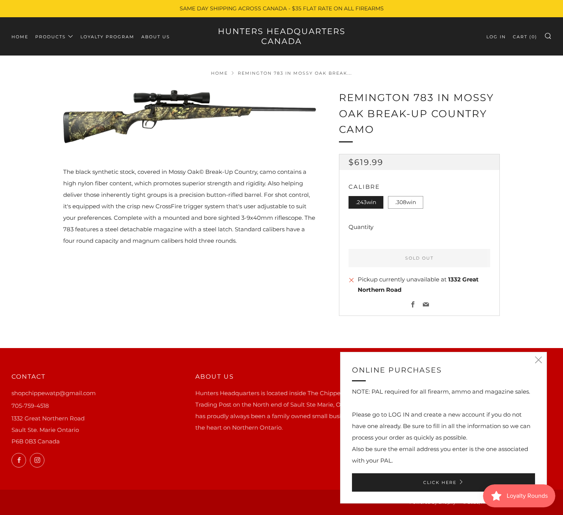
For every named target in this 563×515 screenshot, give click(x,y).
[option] (189, 116)
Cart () (525, 36)
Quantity (361, 227)
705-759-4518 (30, 405)
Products (50, 36)
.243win (366, 202)
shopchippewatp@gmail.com (53, 393)
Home (19, 36)
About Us (155, 36)
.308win (405, 202)
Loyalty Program (107, 36)
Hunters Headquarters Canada (281, 36)
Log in (496, 36)
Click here (440, 482)
